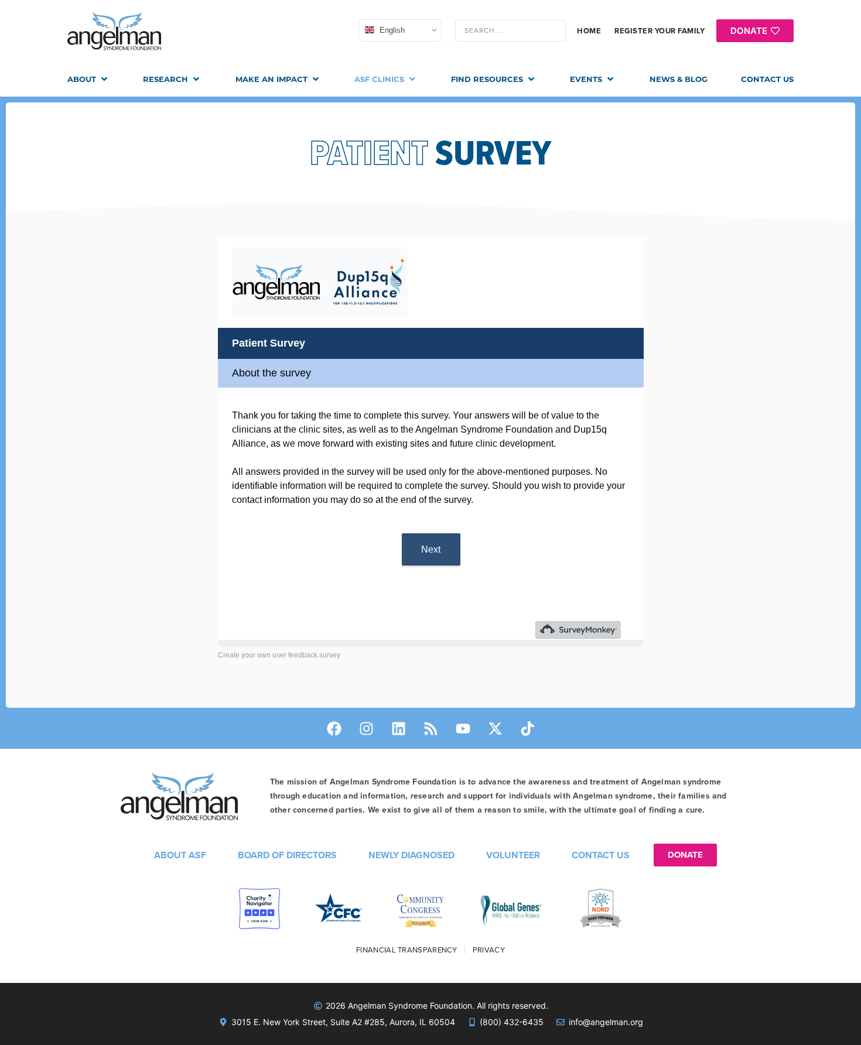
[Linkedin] (398, 728)
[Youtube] (462, 728)
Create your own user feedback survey (279, 655)
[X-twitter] (495, 728)
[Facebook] (333, 728)
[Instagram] (366, 728)
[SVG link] (114, 31)
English (391, 30)
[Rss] (430, 728)
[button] (88, 79)
